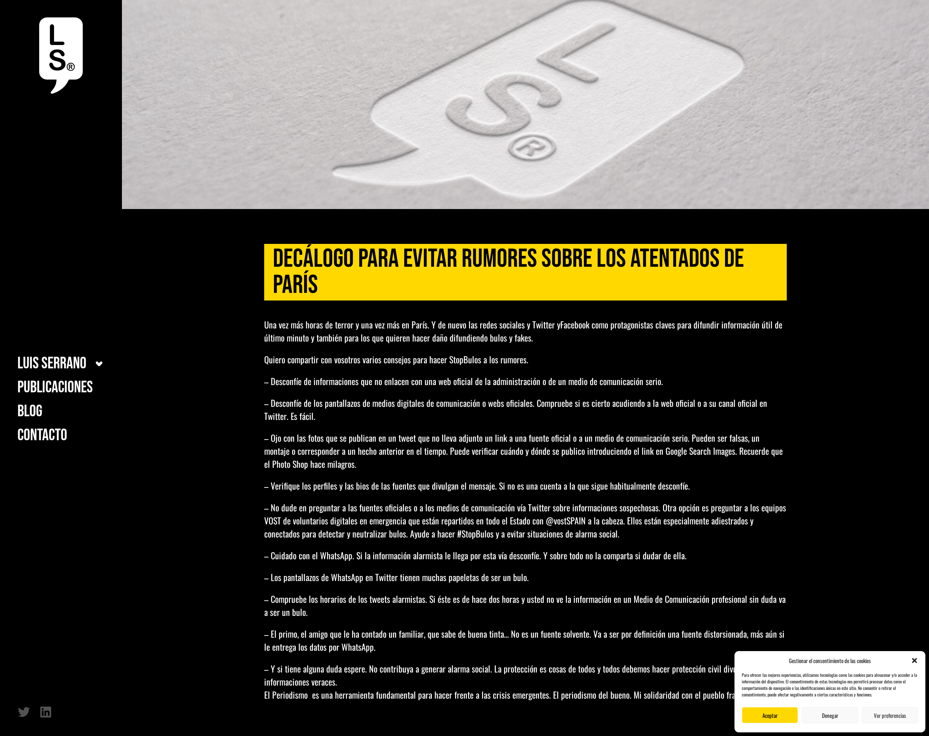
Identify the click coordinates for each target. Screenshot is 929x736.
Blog (29, 411)
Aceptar (770, 715)
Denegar (830, 715)
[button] (914, 660)
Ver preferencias (890, 715)
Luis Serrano (51, 363)
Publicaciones (55, 387)
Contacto (42, 435)
